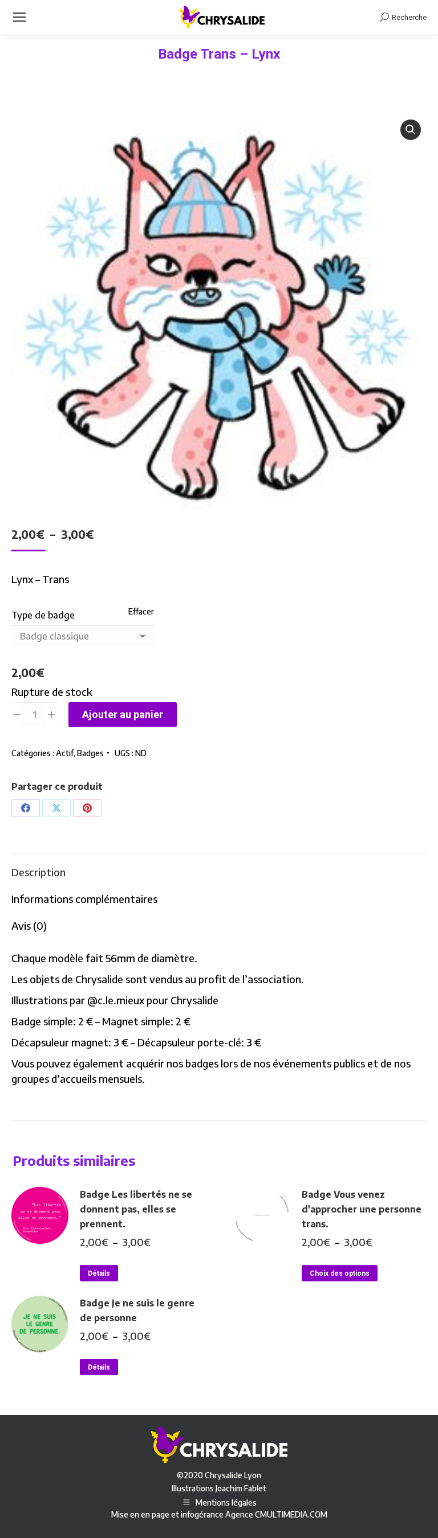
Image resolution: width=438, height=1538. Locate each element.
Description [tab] (38, 872)
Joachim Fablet (241, 1488)
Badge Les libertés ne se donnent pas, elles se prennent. (136, 1209)
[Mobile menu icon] (19, 17)
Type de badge (43, 615)
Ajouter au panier (122, 714)
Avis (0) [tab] (29, 925)
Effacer (141, 611)
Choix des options (340, 1273)
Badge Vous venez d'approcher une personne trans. (361, 1209)
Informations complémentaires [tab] (84, 898)
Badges (90, 753)
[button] (410, 129)
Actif (65, 753)
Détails (99, 1273)
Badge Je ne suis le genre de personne (137, 1310)
